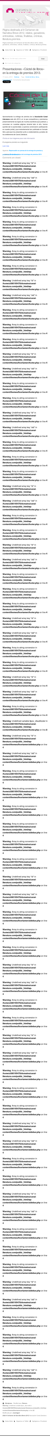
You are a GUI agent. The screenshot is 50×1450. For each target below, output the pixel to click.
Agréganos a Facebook (39, 50)
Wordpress (8, 1403)
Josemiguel (16, 1413)
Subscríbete (9, 50)
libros (37, 77)
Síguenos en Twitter (22, 50)
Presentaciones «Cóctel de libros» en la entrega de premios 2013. (23, 71)
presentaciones (7, 80)
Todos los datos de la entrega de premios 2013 (26, 154)
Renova (24, 1403)
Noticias (16, 77)
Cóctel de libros (30, 77)
